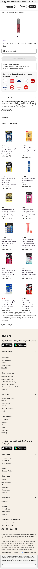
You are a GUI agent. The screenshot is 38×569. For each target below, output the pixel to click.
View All (4, 368)
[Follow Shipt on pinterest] (11, 529)
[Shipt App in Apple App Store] (7, 345)
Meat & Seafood (7, 365)
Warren (4, 506)
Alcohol (4, 355)
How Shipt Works (7, 398)
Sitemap (4, 432)
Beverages (5, 357)
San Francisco (6, 482)
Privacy (16, 552)
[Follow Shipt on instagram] (7, 529)
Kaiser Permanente (8, 523)
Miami (3, 485)
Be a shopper (6, 458)
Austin (3, 479)
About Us (4, 420)
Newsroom (5, 425)
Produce (4, 363)
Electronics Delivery (8, 384)
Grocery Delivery (7, 376)
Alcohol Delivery (7, 379)
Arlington (4, 501)
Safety (3, 468)
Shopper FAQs (6, 471)
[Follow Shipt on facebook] (2, 529)
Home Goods (6, 360)
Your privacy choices (29, 552)
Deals (3, 411)
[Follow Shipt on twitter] (16, 529)
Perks (3, 466)
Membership (5, 403)
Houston (4, 487)
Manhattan (5, 490)
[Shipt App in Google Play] (20, 345)
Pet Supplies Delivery (8, 382)
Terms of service (6, 552)
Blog (3, 427)
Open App (33, 1)
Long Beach (5, 511)
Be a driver (5, 460)
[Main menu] (4, 7)
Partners (4, 430)
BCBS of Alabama (7, 525)
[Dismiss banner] (2, 2)
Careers (4, 422)
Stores (3, 401)
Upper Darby (6, 509)
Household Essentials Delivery (11, 387)
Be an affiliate (6, 463)
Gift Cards (5, 406)
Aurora (3, 504)
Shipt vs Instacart (7, 408)
